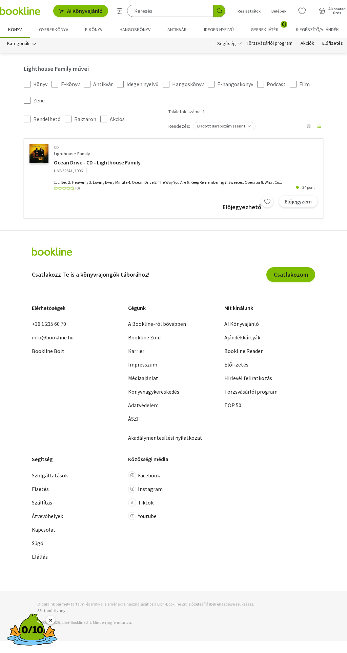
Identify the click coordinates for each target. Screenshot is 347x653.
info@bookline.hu (53, 337)
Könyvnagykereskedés (153, 391)
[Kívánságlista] (301, 10)
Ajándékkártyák (242, 337)
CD (56, 147)
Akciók (307, 43)
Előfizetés (332, 43)
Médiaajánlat (143, 378)
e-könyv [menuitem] (93, 29)
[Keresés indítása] (219, 11)
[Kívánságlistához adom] (267, 201)
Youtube (147, 516)
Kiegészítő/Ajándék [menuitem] (317, 29)
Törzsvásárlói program (269, 43)
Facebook (149, 475)
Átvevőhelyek (47, 516)
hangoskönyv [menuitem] (135, 29)
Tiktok (146, 502)
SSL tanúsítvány (51, 610)
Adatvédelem (143, 405)
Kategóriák (18, 43)
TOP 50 (232, 405)
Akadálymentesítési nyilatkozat (165, 437)
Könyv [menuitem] (15, 29)
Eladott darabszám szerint (221, 125)
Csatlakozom (291, 274)
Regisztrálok (249, 11)
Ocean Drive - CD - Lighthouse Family (97, 162)
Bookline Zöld (144, 337)
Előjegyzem (298, 201)
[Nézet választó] (308, 126)
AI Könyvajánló (85, 10)
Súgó (37, 543)
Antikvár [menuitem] (177, 29)
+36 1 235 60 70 (49, 323)
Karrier (136, 351)
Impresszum (142, 364)
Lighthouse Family (72, 154)
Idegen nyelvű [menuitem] (219, 29)
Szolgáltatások (50, 475)
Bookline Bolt (48, 351)
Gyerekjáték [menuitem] (268, 27)
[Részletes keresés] (120, 11)
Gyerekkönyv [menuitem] (53, 29)
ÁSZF (134, 418)
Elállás (40, 556)
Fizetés (40, 489)
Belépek (278, 11)
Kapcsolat (44, 529)
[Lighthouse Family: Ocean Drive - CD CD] (38, 153)
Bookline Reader (243, 351)
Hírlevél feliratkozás (248, 378)
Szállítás (42, 502)
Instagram (150, 489)
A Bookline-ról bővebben (157, 323)
